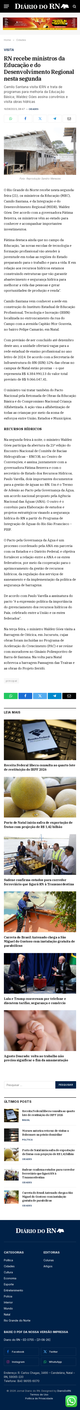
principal (11, 680)
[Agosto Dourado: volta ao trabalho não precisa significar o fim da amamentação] (40, 1030)
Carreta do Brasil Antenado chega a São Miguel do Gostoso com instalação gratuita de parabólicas (39, 941)
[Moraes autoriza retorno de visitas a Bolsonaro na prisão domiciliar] (11, 1135)
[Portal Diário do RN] (42, 6)
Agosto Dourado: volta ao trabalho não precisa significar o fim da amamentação (36, 1058)
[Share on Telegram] (54, 119)
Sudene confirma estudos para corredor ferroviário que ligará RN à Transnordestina (39, 882)
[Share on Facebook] (25, 119)
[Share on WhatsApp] (10, 119)
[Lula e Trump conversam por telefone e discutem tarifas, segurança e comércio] (40, 973)
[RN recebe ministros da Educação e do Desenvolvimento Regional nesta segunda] (40, 151)
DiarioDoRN (64, 1390)
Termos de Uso (39, 1394)
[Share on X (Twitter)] (40, 119)
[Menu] (6, 6)
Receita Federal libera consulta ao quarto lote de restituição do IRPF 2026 (39, 767)
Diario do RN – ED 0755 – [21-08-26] (27, 1339)
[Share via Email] (69, 119)
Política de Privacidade (39, 1398)
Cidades (34, 109)
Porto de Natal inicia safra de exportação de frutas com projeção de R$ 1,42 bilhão (38, 825)
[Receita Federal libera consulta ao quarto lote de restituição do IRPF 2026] (40, 739)
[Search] (74, 6)
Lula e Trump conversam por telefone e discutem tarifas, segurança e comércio (35, 1001)
